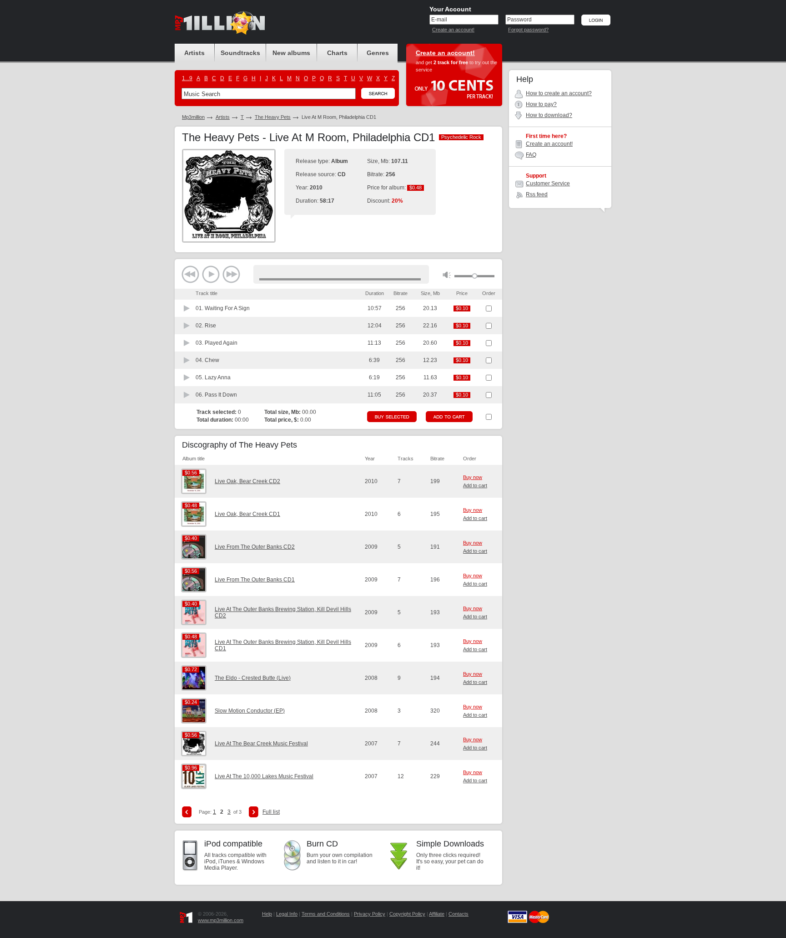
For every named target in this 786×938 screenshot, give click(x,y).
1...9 (187, 78)
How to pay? (541, 104)
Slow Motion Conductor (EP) (250, 711)
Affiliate (436, 914)
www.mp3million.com (220, 920)
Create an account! (453, 29)
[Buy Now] (392, 416)
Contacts (458, 914)
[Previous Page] (186, 811)
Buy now (472, 477)
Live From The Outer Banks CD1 (255, 579)
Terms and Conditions (326, 914)
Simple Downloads (450, 843)
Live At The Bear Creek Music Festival (261, 743)
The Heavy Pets (273, 117)
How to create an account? (559, 93)
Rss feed (537, 194)
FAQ (531, 155)
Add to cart (475, 485)
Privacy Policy (369, 914)
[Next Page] (253, 811)
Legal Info (286, 914)
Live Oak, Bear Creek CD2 (247, 481)
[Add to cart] (449, 416)
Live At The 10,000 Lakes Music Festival (264, 776)
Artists (223, 117)
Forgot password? (528, 29)
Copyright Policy (407, 914)
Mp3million (193, 117)
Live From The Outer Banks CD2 (255, 547)
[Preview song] (187, 308)
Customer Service (548, 183)
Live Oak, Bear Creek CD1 (247, 514)
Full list (271, 812)
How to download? (549, 115)
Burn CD (322, 843)
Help (267, 914)
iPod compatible (233, 843)
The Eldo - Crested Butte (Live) (253, 678)
